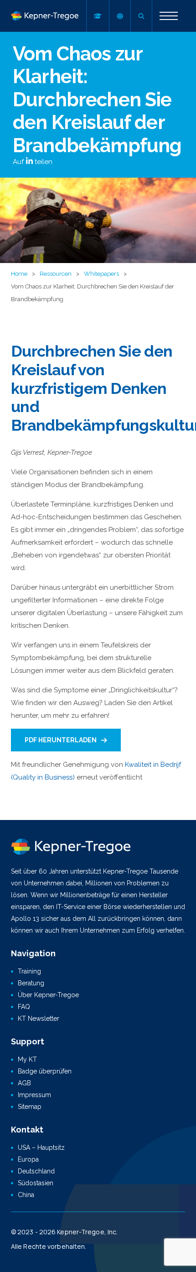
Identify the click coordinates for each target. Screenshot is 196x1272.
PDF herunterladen (61, 740)
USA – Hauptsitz (41, 1147)
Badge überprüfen (45, 1071)
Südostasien (35, 1183)
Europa (28, 1159)
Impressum (34, 1094)
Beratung (31, 983)
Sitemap (29, 1106)
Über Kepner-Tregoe (48, 995)
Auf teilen (32, 162)
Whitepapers (101, 273)
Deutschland (36, 1171)
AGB (24, 1083)
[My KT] (97, 16)
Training (29, 971)
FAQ (24, 1006)
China (26, 1194)
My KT (27, 1059)
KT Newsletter (38, 1018)
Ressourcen (56, 273)
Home (19, 273)
